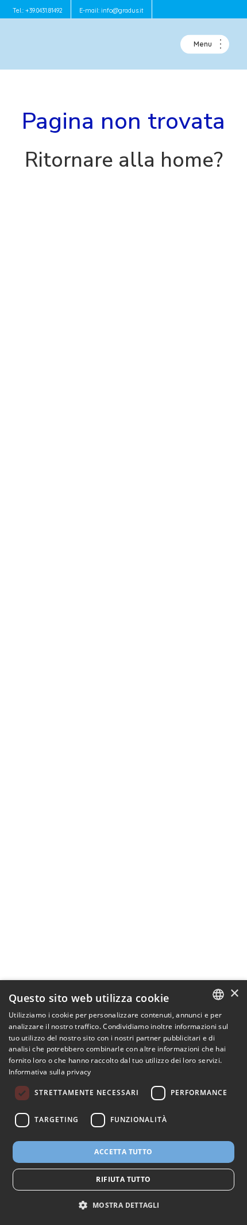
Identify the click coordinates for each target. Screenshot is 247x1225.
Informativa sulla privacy (50, 1072)
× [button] (234, 993)
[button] (123, 1205)
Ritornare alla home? (124, 160)
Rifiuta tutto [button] (123, 1179)
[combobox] (218, 994)
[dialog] (123, 1102)
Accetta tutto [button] (123, 1152)
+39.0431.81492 (44, 10)
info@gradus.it (122, 10)
